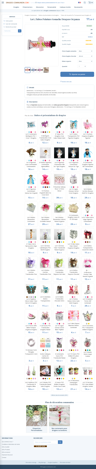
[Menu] (2, 2)
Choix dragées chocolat (69, 56)
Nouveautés (78, 7)
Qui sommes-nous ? (7, 441)
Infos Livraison (6, 452)
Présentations (27, 7)
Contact (4, 457)
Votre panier (9, 21)
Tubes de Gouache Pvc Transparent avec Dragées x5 (76, 15)
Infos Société (5, 447)
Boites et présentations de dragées (49, 15)
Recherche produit (11, 27)
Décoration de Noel (65, 462)
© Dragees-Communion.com (48, 467)
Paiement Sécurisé (7, 455)
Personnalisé (51, 7)
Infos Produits (6, 449)
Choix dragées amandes (69, 51)
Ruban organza (66, 61)
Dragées (16, 7)
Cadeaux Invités (65, 7)
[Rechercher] (85, 2)
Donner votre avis (67, 81)
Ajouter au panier (78, 74)
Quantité (64, 66)
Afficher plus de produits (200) (59, 395)
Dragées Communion (31, 15)
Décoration (40, 7)
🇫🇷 (79, 2)
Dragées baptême (53, 462)
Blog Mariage (42, 462)
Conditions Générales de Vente (11, 444)
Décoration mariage (31, 462)
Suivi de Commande (11, 24)
